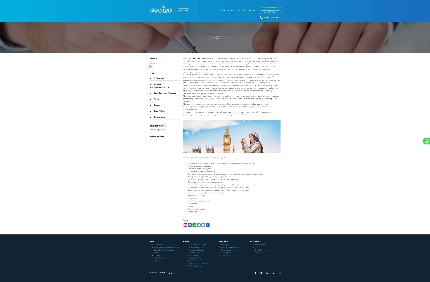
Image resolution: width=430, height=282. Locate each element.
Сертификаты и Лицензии (165, 93)
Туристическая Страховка (198, 263)
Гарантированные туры (230, 247)
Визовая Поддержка (196, 253)
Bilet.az (152, 130)
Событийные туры (228, 250)
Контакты (251, 10)
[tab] (164, 79)
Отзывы (157, 105)
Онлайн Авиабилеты (196, 247)
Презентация (159, 117)
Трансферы (225, 255)
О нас (223, 10)
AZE (186, 10)
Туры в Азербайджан (196, 250)
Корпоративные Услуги (197, 245)
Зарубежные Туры (195, 258)
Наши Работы (159, 111)
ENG (181, 10)
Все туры (225, 245)
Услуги (231, 10)
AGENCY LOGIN (270, 12)
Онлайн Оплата (261, 250)
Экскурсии (225, 253)
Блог (243, 10)
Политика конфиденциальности (159, 85)
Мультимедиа (260, 245)
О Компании (159, 78)
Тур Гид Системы (194, 266)
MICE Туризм (193, 255)
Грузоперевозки (194, 261)
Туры (238, 10)
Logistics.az (161, 130)
